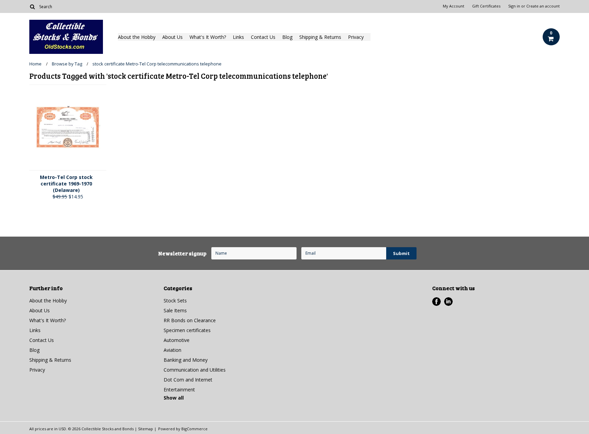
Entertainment (179, 389)
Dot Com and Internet (188, 379)
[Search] (32, 6)
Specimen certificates (187, 330)
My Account (453, 6)
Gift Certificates (486, 6)
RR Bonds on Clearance (190, 320)
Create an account (543, 6)
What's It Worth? (208, 37)
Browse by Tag (67, 64)
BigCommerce (194, 428)
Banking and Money (186, 360)
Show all (174, 397)
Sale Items (175, 310)
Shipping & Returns (320, 37)
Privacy (356, 37)
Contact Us (263, 37)
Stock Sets (175, 300)
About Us (172, 37)
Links (238, 37)
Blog (287, 37)
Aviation (172, 350)
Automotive (177, 340)
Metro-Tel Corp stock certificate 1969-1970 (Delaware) (66, 183)
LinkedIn (448, 301)
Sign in (514, 6)
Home (35, 64)
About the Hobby (136, 37)
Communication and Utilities (195, 369)
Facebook (436, 301)
